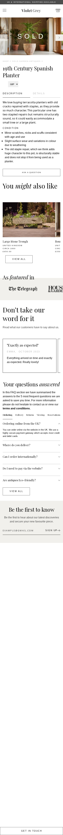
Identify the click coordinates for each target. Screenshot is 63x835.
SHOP (6, 61)
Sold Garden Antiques (26, 61)
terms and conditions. (16, 408)
